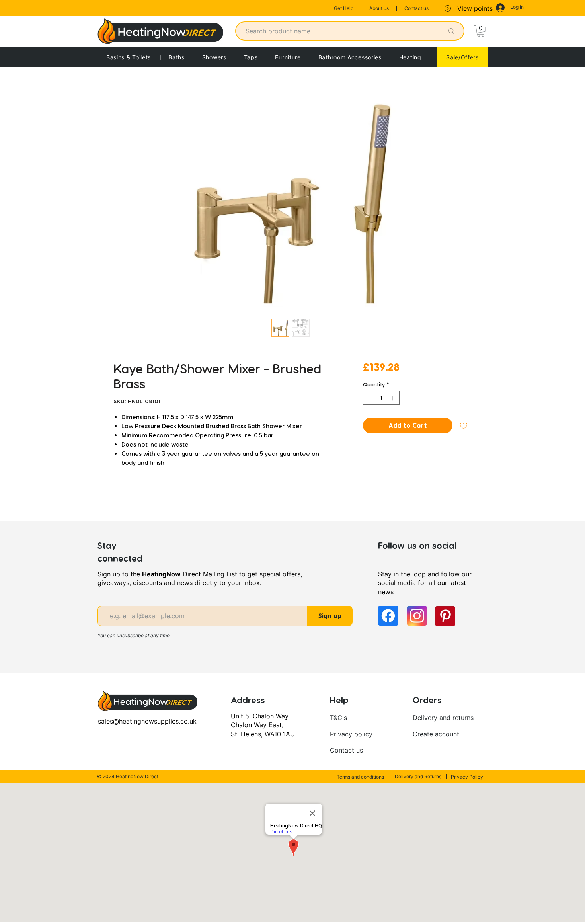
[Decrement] (369, 398)
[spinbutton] (381, 398)
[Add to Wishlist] (464, 425)
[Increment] (393, 398)
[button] (481, 31)
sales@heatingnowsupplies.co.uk (147, 721)
